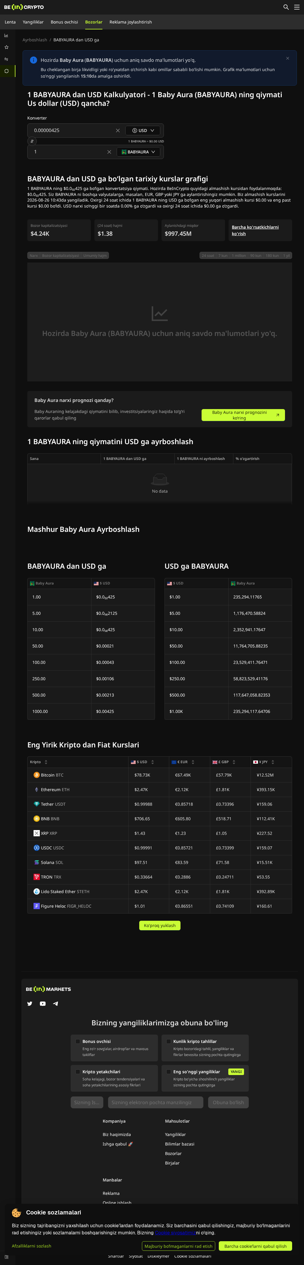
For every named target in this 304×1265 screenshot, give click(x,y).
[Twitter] (29, 1004)
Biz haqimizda (117, 1134)
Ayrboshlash (35, 40)
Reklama (111, 1193)
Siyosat (136, 1256)
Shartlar (116, 1256)
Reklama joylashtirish (131, 22)
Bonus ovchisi (64, 22)
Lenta (10, 22)
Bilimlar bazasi (179, 1144)
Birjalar (172, 1163)
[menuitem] (7, 35)
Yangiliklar (33, 22)
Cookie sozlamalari (192, 1256)
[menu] (7, 53)
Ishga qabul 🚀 (118, 1144)
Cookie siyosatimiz (175, 1233)
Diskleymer (159, 1256)
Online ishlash (117, 1203)
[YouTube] (42, 1004)
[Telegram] (55, 1004)
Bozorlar (93, 22)
